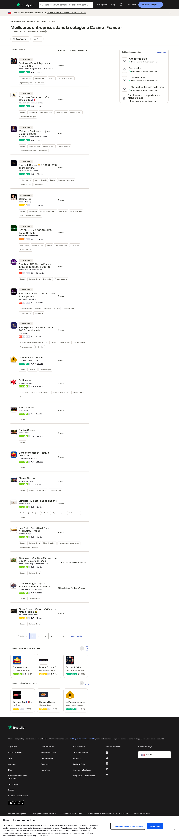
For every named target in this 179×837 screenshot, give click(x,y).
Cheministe (24, 245)
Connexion (45, 764)
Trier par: (62, 50)
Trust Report (13, 784)
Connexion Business (82, 770)
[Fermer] (170, 13)
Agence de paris (26, 83)
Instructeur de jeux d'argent (69, 543)
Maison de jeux (25, 78)
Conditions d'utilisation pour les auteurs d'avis (108, 814)
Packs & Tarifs (79, 764)
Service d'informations (61, 392)
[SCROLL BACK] (82, 648)
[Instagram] (107, 763)
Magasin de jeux (49, 543)
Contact (12, 764)
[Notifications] (121, 4)
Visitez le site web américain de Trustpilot (66, 13)
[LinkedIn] (107, 769)
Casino (51, 78)
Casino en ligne (40, 78)
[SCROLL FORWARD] (87, 648)
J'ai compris (155, 826)
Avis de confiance (48, 752)
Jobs (10, 758)
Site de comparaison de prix (30, 216)
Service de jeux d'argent (40, 392)
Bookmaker (39, 83)
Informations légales (17, 814)
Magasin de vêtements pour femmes (33, 342)
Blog (10, 770)
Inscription (45, 770)
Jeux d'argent (41, 21)
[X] (107, 758)
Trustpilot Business (81, 752)
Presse (11, 790)
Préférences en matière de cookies (128, 826)
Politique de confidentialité (44, 814)
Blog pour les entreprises (84, 776)
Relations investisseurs (18, 796)
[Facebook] (107, 752)
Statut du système (142, 814)
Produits (77, 758)
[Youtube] (107, 774)
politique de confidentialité (82, 739)
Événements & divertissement (21, 21)
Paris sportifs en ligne (65, 78)
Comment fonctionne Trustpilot (17, 777)
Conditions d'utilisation (72, 814)
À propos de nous (15, 752)
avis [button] (40, 72)
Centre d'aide (47, 758)
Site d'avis (63, 211)
